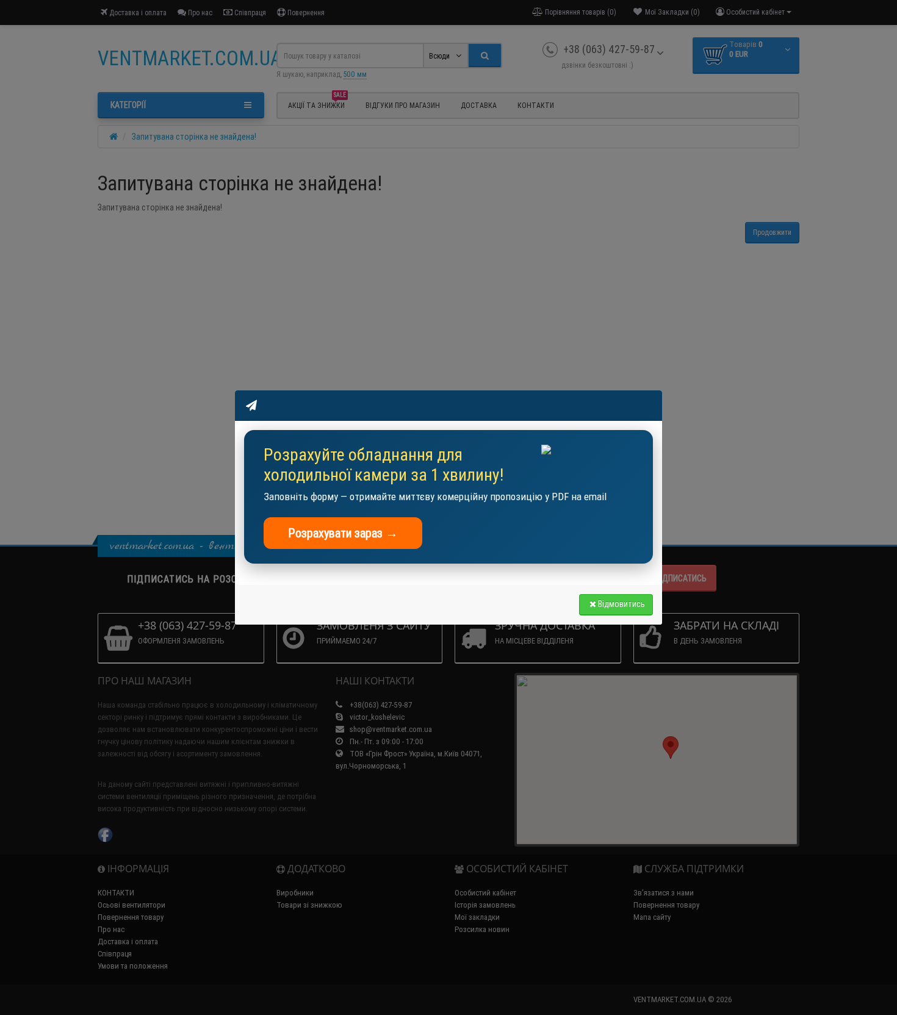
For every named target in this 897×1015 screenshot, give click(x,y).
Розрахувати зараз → (343, 532)
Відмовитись (621, 603)
